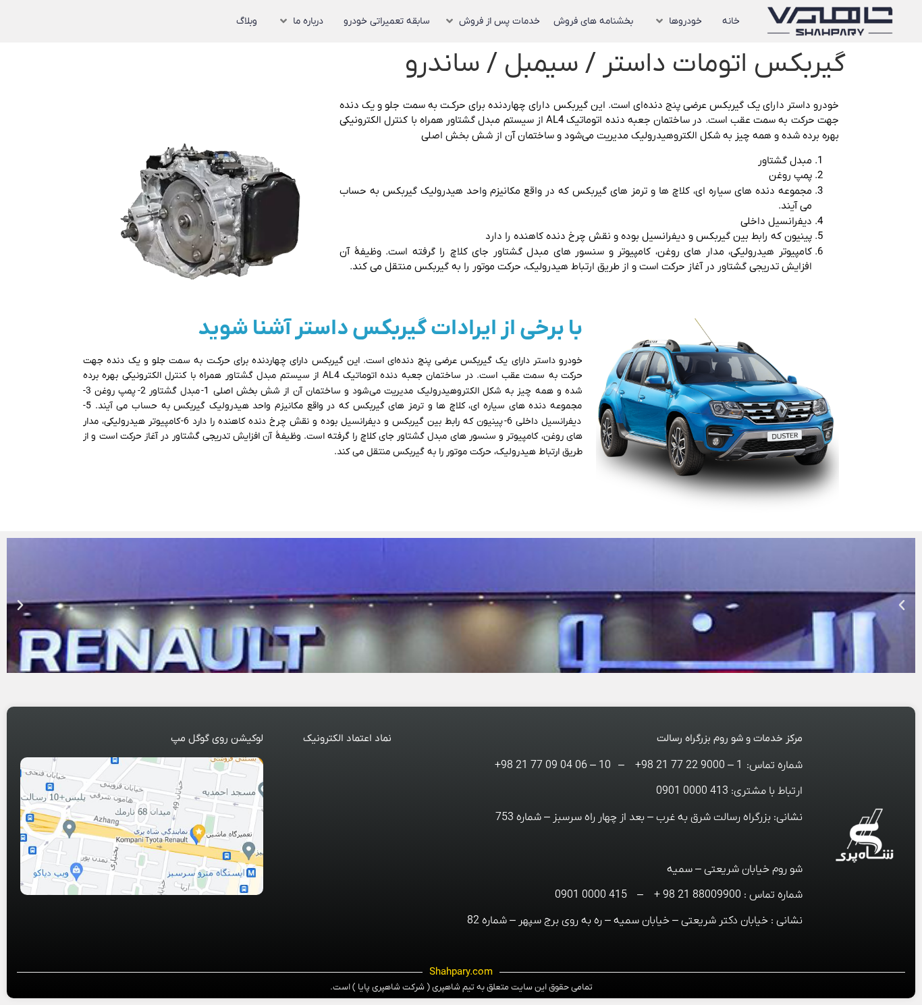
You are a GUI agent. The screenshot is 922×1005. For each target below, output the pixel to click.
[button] (678, 21)
